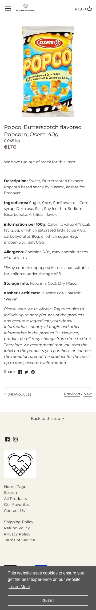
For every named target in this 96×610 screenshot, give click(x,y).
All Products (15, 498)
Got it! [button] (48, 600)
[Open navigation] (8, 9)
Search (10, 492)
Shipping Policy (18, 521)
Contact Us (14, 510)
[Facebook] (7, 439)
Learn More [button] (19, 586)
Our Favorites (17, 504)
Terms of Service (19, 540)
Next (87, 394)
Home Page (15, 486)
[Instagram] (15, 439)
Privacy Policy (17, 534)
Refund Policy (17, 528)
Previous (72, 394)
